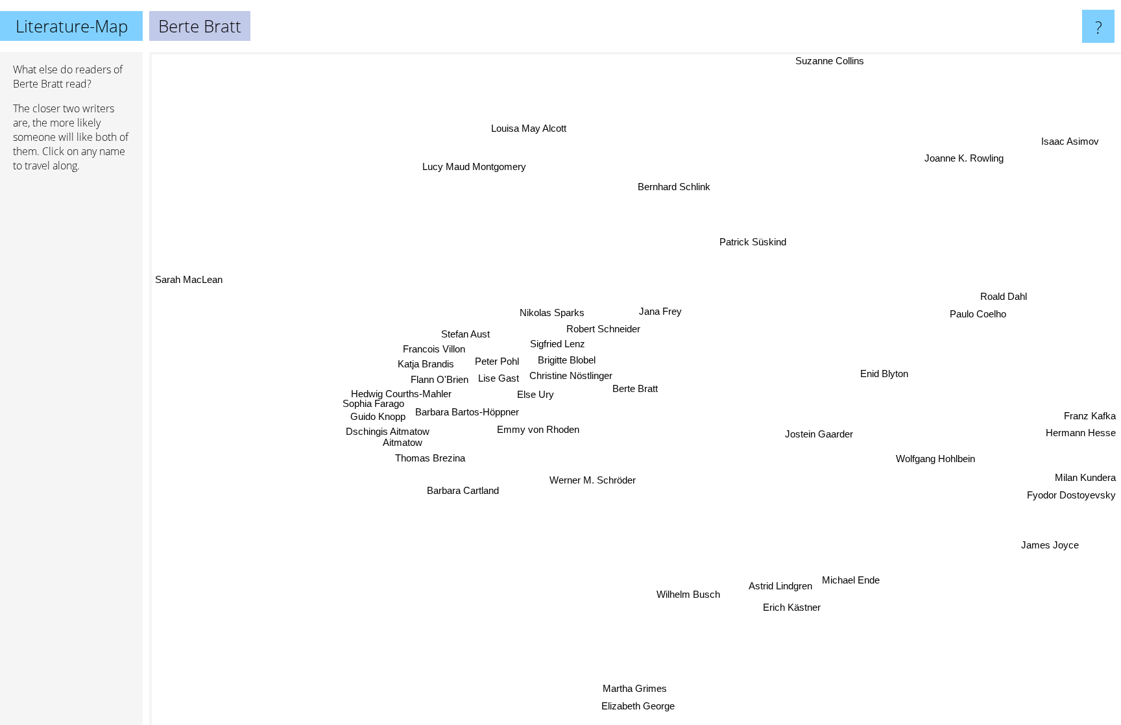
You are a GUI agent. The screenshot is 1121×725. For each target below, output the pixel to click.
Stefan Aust (464, 332)
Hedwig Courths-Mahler (400, 392)
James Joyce (1047, 547)
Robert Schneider (608, 328)
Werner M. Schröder (565, 479)
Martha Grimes (633, 688)
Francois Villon (433, 347)
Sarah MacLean (188, 282)
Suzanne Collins (830, 60)
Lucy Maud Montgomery (488, 161)
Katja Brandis (426, 362)
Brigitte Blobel (565, 359)
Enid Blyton (883, 372)
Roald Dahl (1005, 298)
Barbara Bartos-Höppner (467, 411)
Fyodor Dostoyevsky (1071, 497)
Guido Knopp (377, 415)
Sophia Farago (373, 402)
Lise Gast (498, 378)
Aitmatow (402, 441)
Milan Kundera (1085, 479)
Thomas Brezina (429, 457)
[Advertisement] (71, 381)
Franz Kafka (1090, 418)
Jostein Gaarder (819, 433)
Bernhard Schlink (678, 186)
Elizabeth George (641, 705)
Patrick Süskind (754, 242)
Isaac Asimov (1072, 141)
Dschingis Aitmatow (387, 430)
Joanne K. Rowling (967, 160)
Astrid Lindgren (779, 585)
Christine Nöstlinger (570, 375)
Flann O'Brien (439, 378)
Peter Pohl (496, 361)
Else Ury (537, 394)
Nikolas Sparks (544, 311)
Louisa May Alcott (539, 125)
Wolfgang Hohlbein (935, 457)
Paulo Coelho (980, 315)
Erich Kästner (791, 607)
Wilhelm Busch (686, 593)
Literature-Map (72, 26)
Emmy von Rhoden (537, 428)
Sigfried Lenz (558, 343)
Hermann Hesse (1081, 435)
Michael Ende (849, 579)
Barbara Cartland (459, 487)
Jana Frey (643, 309)
